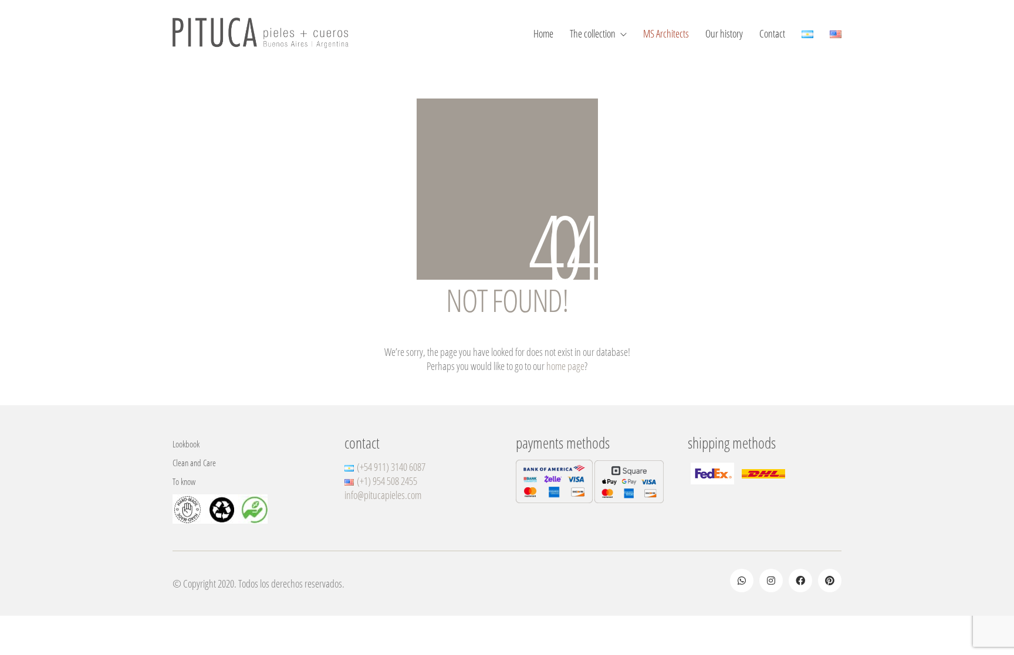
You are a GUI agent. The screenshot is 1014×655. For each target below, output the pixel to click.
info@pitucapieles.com (382, 495)
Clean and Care (194, 463)
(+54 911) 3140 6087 (391, 467)
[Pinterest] (829, 580)
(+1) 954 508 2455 (387, 481)
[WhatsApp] (741, 580)
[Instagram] (771, 580)
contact (362, 443)
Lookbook (186, 444)
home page (565, 366)
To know (184, 481)
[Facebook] (800, 580)
